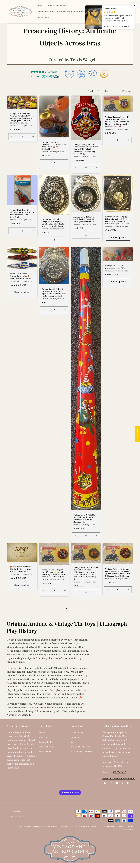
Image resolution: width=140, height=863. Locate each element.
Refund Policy (77, 732)
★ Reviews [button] (137, 434)
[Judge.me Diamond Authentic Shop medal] (69, 74)
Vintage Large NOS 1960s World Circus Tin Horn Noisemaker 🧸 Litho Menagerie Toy (84, 518)
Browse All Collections (81, 746)
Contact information (125, 826)
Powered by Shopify (51, 826)
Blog (73, 742)
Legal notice (128, 829)
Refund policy (66, 826)
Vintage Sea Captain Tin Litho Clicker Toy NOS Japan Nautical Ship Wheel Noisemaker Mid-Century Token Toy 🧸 (85, 149)
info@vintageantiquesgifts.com (118, 778)
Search (42, 732)
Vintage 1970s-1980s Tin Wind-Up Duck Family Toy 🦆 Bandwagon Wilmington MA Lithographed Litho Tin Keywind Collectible (22, 118)
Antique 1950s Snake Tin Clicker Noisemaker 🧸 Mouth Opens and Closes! (20, 276)
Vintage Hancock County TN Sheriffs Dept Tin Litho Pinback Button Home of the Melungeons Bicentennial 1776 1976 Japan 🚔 (117, 121)
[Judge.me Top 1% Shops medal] (104, 74)
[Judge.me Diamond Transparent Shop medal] (81, 74)
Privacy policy (80, 826)
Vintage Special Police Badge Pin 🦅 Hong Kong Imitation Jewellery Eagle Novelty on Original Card (53, 222)
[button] (62, 11)
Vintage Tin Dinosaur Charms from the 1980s (115, 267)
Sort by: (91, 91)
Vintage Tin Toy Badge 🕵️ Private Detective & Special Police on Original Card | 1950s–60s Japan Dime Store (117, 220)
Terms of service (94, 826)
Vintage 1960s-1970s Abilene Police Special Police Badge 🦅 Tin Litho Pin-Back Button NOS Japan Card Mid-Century (117, 572)
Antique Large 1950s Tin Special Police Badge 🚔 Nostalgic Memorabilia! (83, 219)
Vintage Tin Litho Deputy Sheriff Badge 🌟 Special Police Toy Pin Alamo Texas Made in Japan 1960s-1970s (53, 573)
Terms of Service (46, 746)
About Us (43, 737)
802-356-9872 (119, 772)
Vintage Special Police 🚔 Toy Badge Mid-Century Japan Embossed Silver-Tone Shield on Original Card (54, 292)
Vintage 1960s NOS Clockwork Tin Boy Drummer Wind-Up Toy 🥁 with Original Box (54, 145)
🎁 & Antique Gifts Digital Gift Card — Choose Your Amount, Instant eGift (21, 569)
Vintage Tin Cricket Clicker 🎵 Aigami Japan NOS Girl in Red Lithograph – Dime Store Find (22, 213)
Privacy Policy (45, 751)
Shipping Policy (46, 742)
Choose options (118, 237)
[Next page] (81, 609)
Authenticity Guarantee (81, 751)
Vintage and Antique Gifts (33, 826)
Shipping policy (109, 826)
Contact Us (75, 737)
